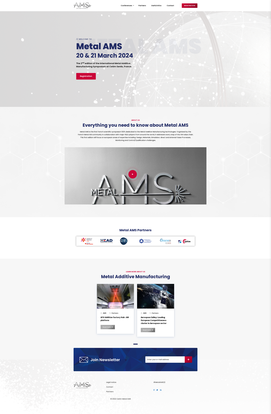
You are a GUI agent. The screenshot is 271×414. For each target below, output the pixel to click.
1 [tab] (135, 344)
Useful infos (156, 5)
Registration (189, 6)
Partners (142, 5)
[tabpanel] (115, 308)
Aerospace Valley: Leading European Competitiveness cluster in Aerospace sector (154, 320)
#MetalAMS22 (159, 382)
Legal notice (111, 382)
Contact (170, 5)
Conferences (126, 5)
